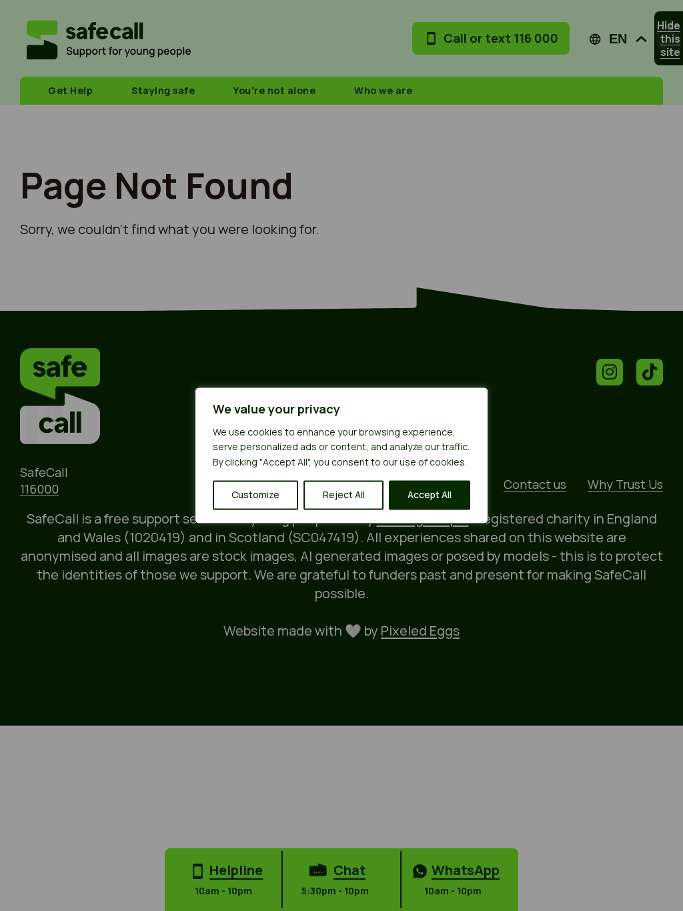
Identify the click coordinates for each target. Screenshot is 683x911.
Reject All (344, 495)
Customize (255, 495)
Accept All (430, 495)
